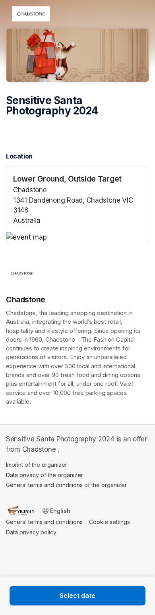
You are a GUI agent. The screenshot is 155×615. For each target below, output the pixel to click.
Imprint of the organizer (36, 464)
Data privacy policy (31, 532)
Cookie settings (109, 521)
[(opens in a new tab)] (77, 237)
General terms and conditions (44, 521)
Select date (77, 596)
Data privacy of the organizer (44, 475)
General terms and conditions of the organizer (66, 485)
